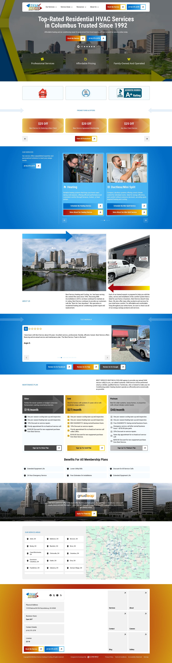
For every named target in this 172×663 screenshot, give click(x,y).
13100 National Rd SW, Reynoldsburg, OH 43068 (41, 608)
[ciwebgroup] (92, 657)
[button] (51, 7)
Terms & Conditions (121, 657)
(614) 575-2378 (31, 630)
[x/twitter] (54, 595)
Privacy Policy (109, 657)
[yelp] (61, 595)
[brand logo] (34, 7)
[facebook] (50, 595)
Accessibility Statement (135, 657)
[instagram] (57, 595)
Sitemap (146, 657)
